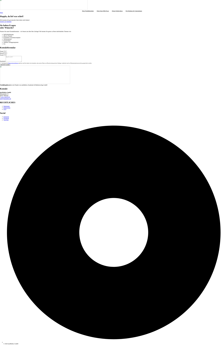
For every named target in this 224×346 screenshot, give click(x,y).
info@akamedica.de (5, 98)
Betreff (2, 53)
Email (2, 55)
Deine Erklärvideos (117, 11)
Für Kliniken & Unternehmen (134, 11)
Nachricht (3, 61)
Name (2, 51)
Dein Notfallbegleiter (88, 11)
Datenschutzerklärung (13, 63)
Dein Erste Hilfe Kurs (103, 11)
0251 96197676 (5, 97)
